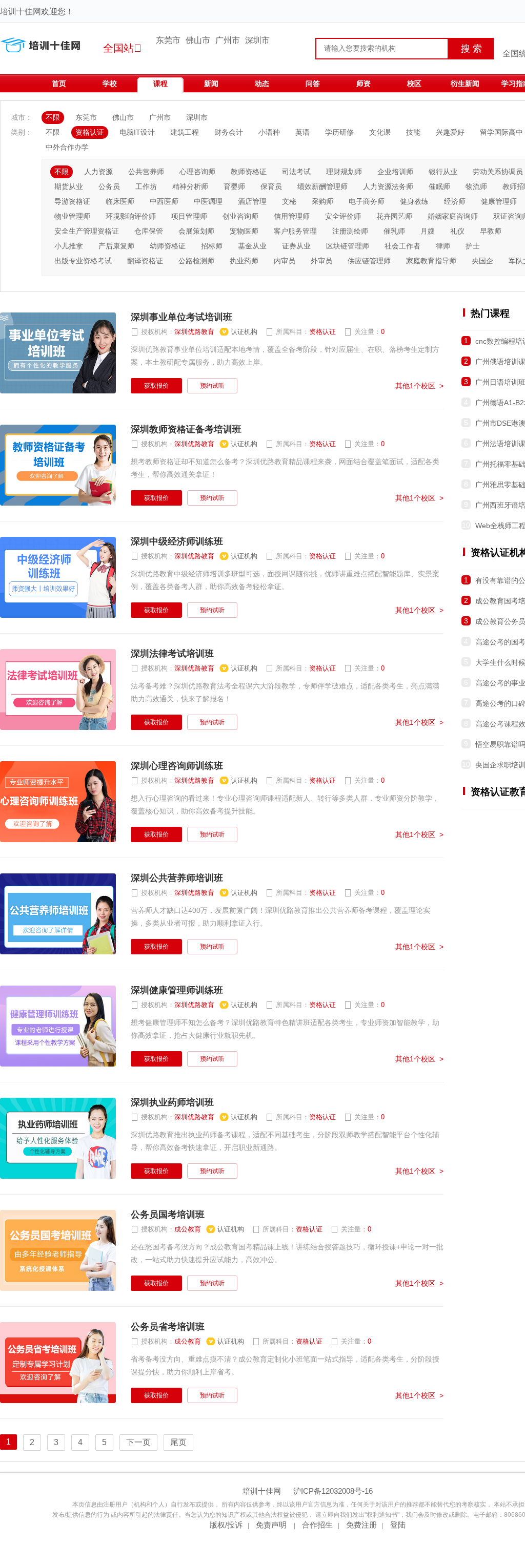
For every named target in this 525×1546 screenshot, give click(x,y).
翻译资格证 (145, 261)
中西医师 (164, 201)
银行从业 (443, 172)
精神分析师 (190, 186)
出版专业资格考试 (83, 261)
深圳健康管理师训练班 (177, 990)
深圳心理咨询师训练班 (177, 766)
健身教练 (414, 201)
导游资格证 (72, 201)
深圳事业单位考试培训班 (181, 317)
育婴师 (234, 186)
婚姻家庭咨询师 (453, 216)
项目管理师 (189, 216)
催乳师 (394, 231)
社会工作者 (402, 246)
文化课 (380, 132)
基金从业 (252, 246)
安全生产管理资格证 (86, 231)
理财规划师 (344, 172)
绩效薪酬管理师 (322, 186)
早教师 (490, 231)
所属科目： (301, 332)
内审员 (284, 261)
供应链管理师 (369, 261)
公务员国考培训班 (168, 1214)
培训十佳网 (20, 11)
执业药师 (244, 261)
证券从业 (296, 246)
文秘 (289, 201)
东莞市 (168, 40)
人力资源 (98, 172)
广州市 (227, 40)
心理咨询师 (197, 172)
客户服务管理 (295, 231)
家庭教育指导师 (431, 261)
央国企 (482, 261)
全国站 (122, 48)
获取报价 (156, 385)
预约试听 (212, 385)
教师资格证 (249, 172)
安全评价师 (343, 216)
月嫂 (427, 231)
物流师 (476, 186)
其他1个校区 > (419, 386)
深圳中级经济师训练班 (177, 541)
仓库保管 (148, 231)
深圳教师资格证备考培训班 (186, 429)
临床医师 (120, 201)
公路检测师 (196, 261)
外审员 (321, 261)
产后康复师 (116, 246)
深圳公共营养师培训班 (177, 878)
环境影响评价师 (131, 216)
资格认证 (89, 132)
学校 (110, 83)
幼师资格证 (168, 246)
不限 (53, 117)
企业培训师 (395, 172)
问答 (313, 83)
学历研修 (339, 132)
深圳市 (257, 40)
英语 (302, 132)
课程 (160, 83)
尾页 (178, 1442)
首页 (59, 83)
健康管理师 (499, 201)
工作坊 (146, 186)
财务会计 (228, 132)
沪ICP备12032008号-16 (333, 1491)
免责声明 (272, 1524)
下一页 (138, 1442)
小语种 (269, 132)
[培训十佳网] (45, 51)
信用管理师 (292, 216)
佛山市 (198, 40)
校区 (414, 83)
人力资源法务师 (388, 186)
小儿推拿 (68, 246)
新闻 (211, 83)
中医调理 (208, 201)
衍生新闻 (465, 83)
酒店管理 (252, 201)
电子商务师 (367, 201)
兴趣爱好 (450, 132)
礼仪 (457, 231)
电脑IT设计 (137, 132)
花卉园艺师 (394, 216)
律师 (443, 246)
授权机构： (194, 332)
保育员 (271, 186)
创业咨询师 (240, 216)
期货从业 (68, 186)
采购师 (322, 201)
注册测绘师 (350, 231)
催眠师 (439, 186)
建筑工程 (184, 132)
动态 (262, 83)
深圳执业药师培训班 (172, 1102)
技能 (413, 132)
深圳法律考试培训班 (172, 654)
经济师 (455, 201)
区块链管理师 (347, 246)
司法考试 (296, 172)
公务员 (109, 186)
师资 (363, 83)
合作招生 (317, 1524)
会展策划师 (196, 231)
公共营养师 (146, 172)
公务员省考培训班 (168, 1327)
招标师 (212, 246)
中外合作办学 (67, 147)
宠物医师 (244, 231)
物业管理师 (72, 216)
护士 (473, 246)
